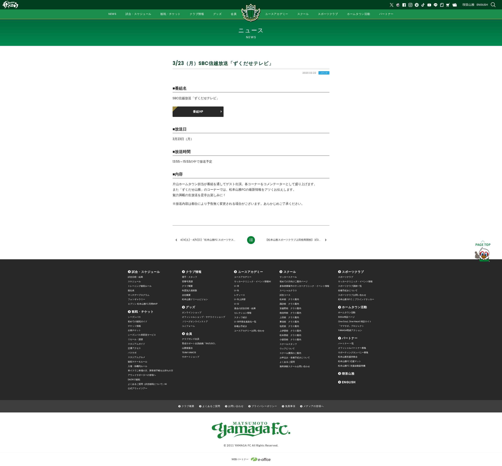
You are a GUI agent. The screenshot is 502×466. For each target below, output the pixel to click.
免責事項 (290, 406)
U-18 (236, 286)
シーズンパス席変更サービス (142, 334)
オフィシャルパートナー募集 (352, 348)
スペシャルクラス (288, 290)
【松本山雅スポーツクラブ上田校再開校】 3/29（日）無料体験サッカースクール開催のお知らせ (297, 240)
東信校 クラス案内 (289, 321)
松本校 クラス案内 (289, 299)
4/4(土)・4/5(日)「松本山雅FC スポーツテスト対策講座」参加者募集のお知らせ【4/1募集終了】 (212, 240)
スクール (290, 272)
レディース (239, 295)
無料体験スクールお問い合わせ (295, 366)
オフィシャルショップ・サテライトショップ (203, 317)
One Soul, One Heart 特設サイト (354, 321)
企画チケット (134, 330)
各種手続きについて (347, 290)
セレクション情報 (242, 312)
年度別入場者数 (189, 290)
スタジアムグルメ (136, 357)
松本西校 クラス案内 (290, 335)
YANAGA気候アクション (350, 330)
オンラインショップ (191, 312)
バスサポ (132, 352)
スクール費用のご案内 (290, 353)
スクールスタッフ (288, 344)
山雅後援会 (187, 348)
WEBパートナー (240, 459)
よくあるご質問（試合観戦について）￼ (147, 384)
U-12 (236, 303)
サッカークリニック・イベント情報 (355, 281)
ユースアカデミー (250, 272)
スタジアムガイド (136, 343)
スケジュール (134, 281)
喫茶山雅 (468, 5)
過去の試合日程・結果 (245, 308)
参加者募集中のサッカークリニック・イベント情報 (304, 286)
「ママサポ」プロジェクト (351, 326)
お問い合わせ (236, 406)
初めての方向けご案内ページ (294, 281)
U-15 (236, 290)
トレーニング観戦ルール (140, 286)
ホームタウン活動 (354, 307)
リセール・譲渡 (135, 339)
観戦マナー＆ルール (137, 361)
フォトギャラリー (136, 299)
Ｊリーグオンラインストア (195, 321)
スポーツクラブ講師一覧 (350, 286)
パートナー (350, 338)
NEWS (112, 14)
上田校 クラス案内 (289, 317)
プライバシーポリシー (264, 406)
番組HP (198, 111)
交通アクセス (134, 348)
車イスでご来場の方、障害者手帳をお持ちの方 (150, 370)
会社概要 (186, 295)
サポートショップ (190, 356)
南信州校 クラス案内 (290, 312)
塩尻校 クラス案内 (289, 326)
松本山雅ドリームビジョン (195, 299)
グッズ (190, 307)
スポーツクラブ (353, 272)
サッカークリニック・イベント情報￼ (252, 281)
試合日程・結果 (135, 277)
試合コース (285, 295)
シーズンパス (134, 317)
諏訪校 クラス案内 (289, 303)
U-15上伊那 (240, 299)
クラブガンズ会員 (190, 338)
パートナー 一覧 (346, 343)
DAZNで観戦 (134, 379)
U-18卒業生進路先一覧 (245, 321)
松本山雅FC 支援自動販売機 (351, 365)
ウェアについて (287, 348)
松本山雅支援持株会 (347, 356)
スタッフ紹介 (240, 317)
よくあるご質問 (287, 361)
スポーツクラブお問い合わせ (352, 295)
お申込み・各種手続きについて (295, 357)
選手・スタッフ (189, 277)
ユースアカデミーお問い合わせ (249, 330)
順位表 (131, 290)
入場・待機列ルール (137, 366)
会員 (189, 334)
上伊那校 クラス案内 (290, 330)
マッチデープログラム (138, 295)
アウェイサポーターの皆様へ (142, 375)
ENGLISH (482, 5)
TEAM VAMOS (189, 352)
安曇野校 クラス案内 (290, 308)
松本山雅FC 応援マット (349, 361)
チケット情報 (134, 326)
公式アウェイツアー (137, 388)
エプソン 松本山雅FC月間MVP (142, 303)
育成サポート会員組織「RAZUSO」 (199, 343)
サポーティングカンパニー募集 (353, 352)
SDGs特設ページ (346, 317)
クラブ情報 (194, 272)
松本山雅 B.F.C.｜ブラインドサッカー (356, 299)
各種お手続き (240, 326)
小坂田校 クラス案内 (290, 339)
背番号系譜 (187, 281)
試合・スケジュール (146, 272)
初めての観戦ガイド (137, 321)
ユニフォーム (188, 326)
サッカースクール (288, 277)
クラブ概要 (187, 286)
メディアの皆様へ (313, 406)
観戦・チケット (143, 311)
